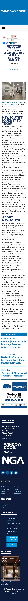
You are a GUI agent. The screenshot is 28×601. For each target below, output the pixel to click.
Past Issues (17, 491)
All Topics (4, 487)
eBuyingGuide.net (12, 528)
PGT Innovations (11, 104)
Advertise (12, 545)
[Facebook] (7, 473)
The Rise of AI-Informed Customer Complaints (14, 374)
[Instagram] (11, 473)
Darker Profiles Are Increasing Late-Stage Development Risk (12, 360)
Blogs (16, 489)
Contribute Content (12, 539)
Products (17, 487)
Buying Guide (5, 505)
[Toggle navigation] (3, 27)
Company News (14, 69)
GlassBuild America (13, 523)
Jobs (2, 507)
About (3, 493)
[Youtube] (3, 473)
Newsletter (17, 493)
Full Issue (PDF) (6, 582)
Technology (6, 370)
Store (16, 505)
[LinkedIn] (16, 473)
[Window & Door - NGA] (13, 12)
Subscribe (4, 584)
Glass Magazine (11, 531)
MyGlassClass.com (12, 534)
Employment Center (13, 526)
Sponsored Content (9, 338)
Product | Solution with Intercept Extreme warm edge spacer (13, 344)
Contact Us (6, 439)
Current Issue (5, 489)
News (3, 491)
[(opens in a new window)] (14, 38)
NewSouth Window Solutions (12, 102)
